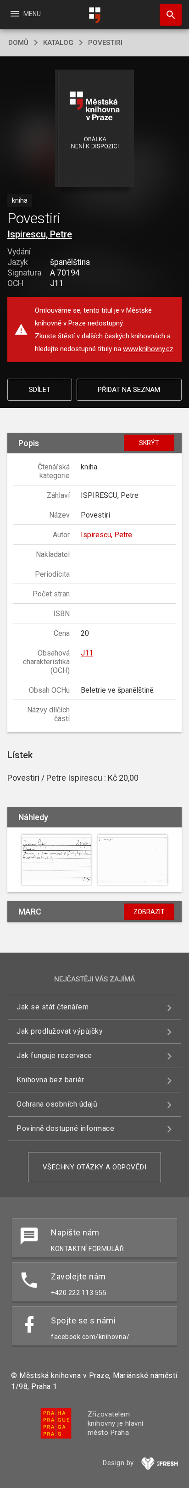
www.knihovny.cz (148, 349)
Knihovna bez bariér (50, 1079)
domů (18, 43)
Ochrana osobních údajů (57, 1104)
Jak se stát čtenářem (53, 1007)
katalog (58, 43)
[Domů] (94, 15)
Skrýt (149, 442)
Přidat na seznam (129, 390)
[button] (95, 129)
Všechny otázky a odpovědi (95, 1167)
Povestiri (105, 43)
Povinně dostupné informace (65, 1128)
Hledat (167, 14)
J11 (87, 653)
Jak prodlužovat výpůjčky (60, 1031)
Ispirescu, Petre (39, 234)
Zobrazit (149, 911)
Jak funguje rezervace (54, 1055)
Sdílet (39, 390)
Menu (25, 13)
